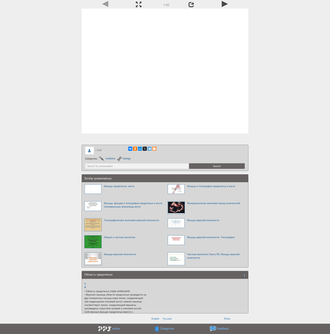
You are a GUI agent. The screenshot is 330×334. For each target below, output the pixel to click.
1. (85, 283)
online (116, 328)
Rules (227, 318)
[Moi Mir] (140, 149)
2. (85, 287)
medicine (110, 158)
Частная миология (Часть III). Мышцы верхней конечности (213, 255)
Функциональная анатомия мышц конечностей (213, 203)
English (155, 318)
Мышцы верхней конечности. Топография (211, 237)
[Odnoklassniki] (135, 149)
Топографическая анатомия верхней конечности (131, 220)
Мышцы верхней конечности (203, 220)
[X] (145, 149)
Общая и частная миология (119, 237)
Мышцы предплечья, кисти (119, 186)
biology (127, 158)
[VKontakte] (130, 149)
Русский (167, 318)
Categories (167, 328)
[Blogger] (154, 149)
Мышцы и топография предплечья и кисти (211, 186)
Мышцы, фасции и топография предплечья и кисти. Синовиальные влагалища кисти (133, 204)
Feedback (222, 328)
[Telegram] (149, 149)
